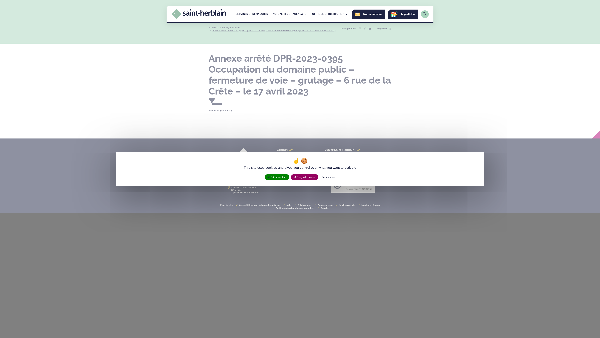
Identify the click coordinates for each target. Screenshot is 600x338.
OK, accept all (278, 177)
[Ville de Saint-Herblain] (198, 18)
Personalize (328, 177)
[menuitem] (252, 14)
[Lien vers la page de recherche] (425, 14)
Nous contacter (372, 14)
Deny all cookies (305, 177)
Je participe (408, 14)
